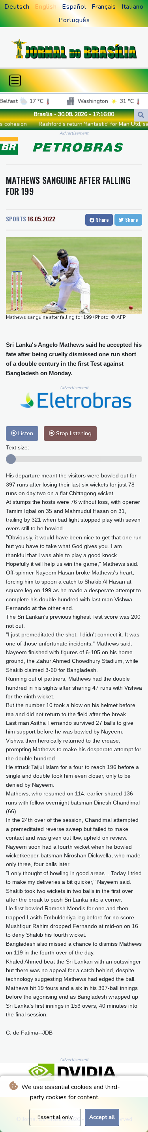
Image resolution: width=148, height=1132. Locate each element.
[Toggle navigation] (15, 80)
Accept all (102, 1117)
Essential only (55, 1117)
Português (74, 20)
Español (74, 6)
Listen (25, 433)
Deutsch (16, 6)
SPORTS (16, 218)
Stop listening (73, 433)
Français (104, 6)
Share (102, 219)
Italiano (133, 6)
